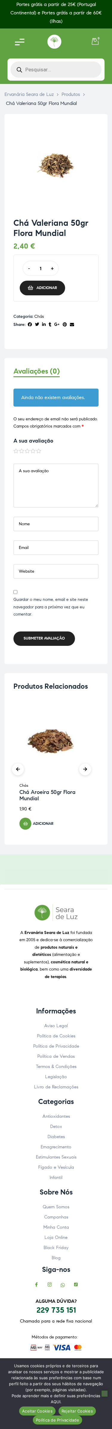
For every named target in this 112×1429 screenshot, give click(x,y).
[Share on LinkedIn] (44, 325)
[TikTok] (75, 1285)
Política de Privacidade (56, 1046)
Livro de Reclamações (56, 1087)
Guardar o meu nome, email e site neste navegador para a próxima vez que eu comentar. (50, 607)
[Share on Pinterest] (64, 325)
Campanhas (56, 1217)
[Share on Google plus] (57, 325)
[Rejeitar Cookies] (105, 1394)
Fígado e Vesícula (56, 1167)
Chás (39, 316)
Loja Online (56, 1237)
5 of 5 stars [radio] (39, 451)
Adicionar (46, 287)
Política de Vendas (56, 1056)
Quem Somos (56, 1207)
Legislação (56, 1076)
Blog (56, 1257)
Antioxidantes (56, 1116)
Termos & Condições (56, 1066)
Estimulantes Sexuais (56, 1157)
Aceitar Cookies (37, 1411)
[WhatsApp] (62, 1285)
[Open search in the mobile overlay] (56, 69)
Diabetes (56, 1136)
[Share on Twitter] (37, 325)
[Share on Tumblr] (50, 325)
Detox (56, 1126)
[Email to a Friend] (72, 325)
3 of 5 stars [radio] (27, 451)
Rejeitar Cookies (77, 1411)
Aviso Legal (56, 1025)
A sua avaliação (33, 440)
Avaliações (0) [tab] (36, 371)
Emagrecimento (56, 1147)
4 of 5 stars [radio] (33, 451)
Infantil (56, 1177)
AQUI (55, 1401)
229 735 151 (56, 1310)
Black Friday (56, 1247)
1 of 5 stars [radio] (16, 451)
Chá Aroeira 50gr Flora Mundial (47, 795)
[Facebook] (36, 1285)
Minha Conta (56, 1227)
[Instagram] (49, 1285)
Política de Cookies (56, 1036)
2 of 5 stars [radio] (21, 451)
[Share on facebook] (29, 325)
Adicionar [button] (43, 823)
